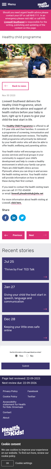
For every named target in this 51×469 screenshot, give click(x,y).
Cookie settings (23, 463)
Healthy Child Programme (19, 126)
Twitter (31, 396)
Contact (7, 412)
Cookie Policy (10, 396)
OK (7, 463)
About (6, 417)
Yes (21, 356)
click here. (16, 202)
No (31, 356)
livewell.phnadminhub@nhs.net (27, 193)
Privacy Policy (10, 391)
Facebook (33, 391)
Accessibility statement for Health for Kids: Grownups (14, 404)
